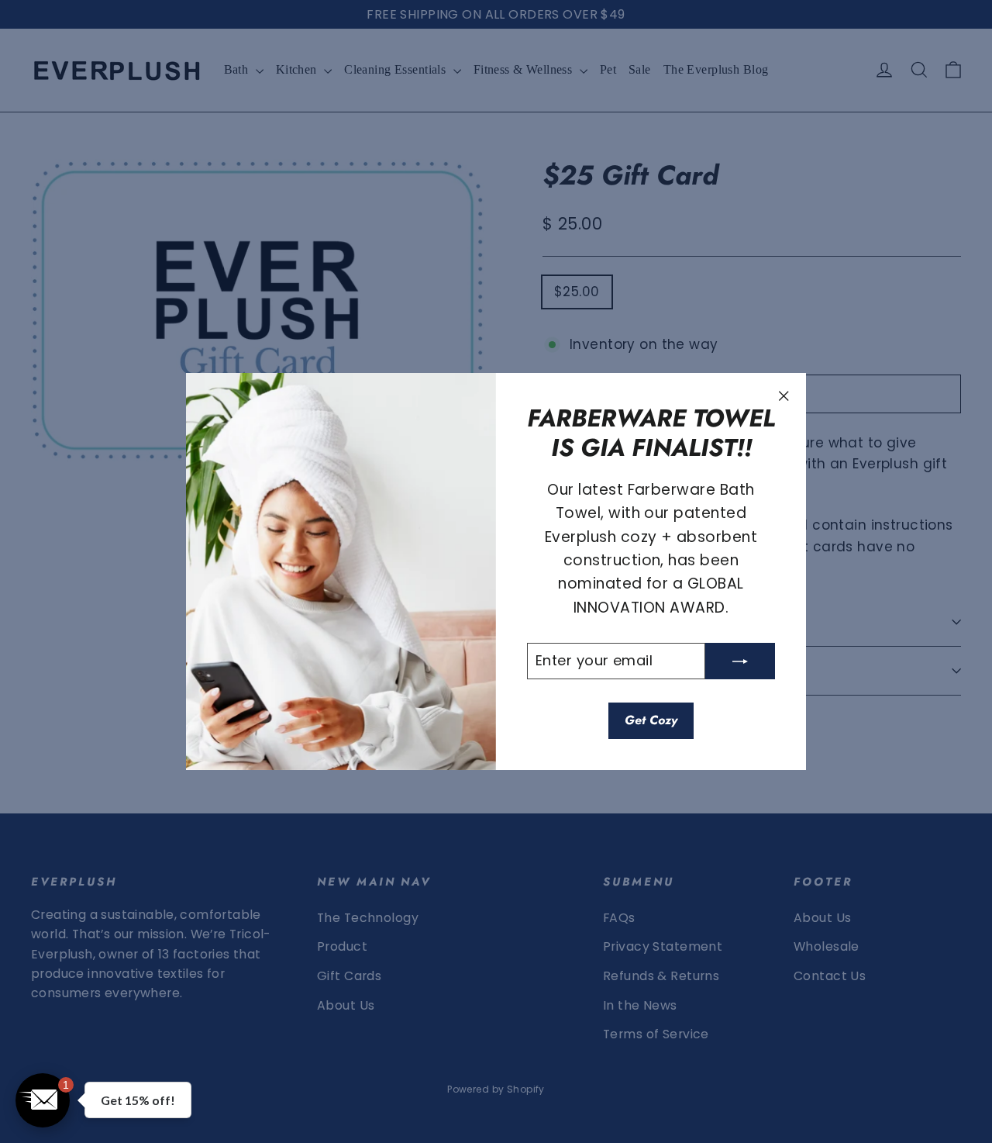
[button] (651, 121)
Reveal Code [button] (496, 353)
